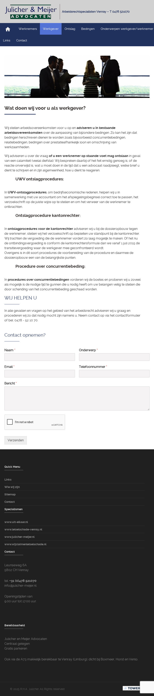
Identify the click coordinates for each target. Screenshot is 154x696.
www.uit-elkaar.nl (16, 522)
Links (6, 40)
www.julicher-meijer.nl (19, 536)
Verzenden (16, 440)
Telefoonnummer (93, 367)
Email (9, 367)
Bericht (10, 383)
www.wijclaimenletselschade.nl (25, 544)
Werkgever (51, 29)
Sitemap (10, 494)
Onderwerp (88, 350)
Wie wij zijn (12, 487)
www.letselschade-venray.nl (23, 529)
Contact (21, 40)
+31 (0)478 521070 (22, 581)
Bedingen (88, 29)
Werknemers (28, 29)
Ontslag (70, 29)
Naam (9, 350)
